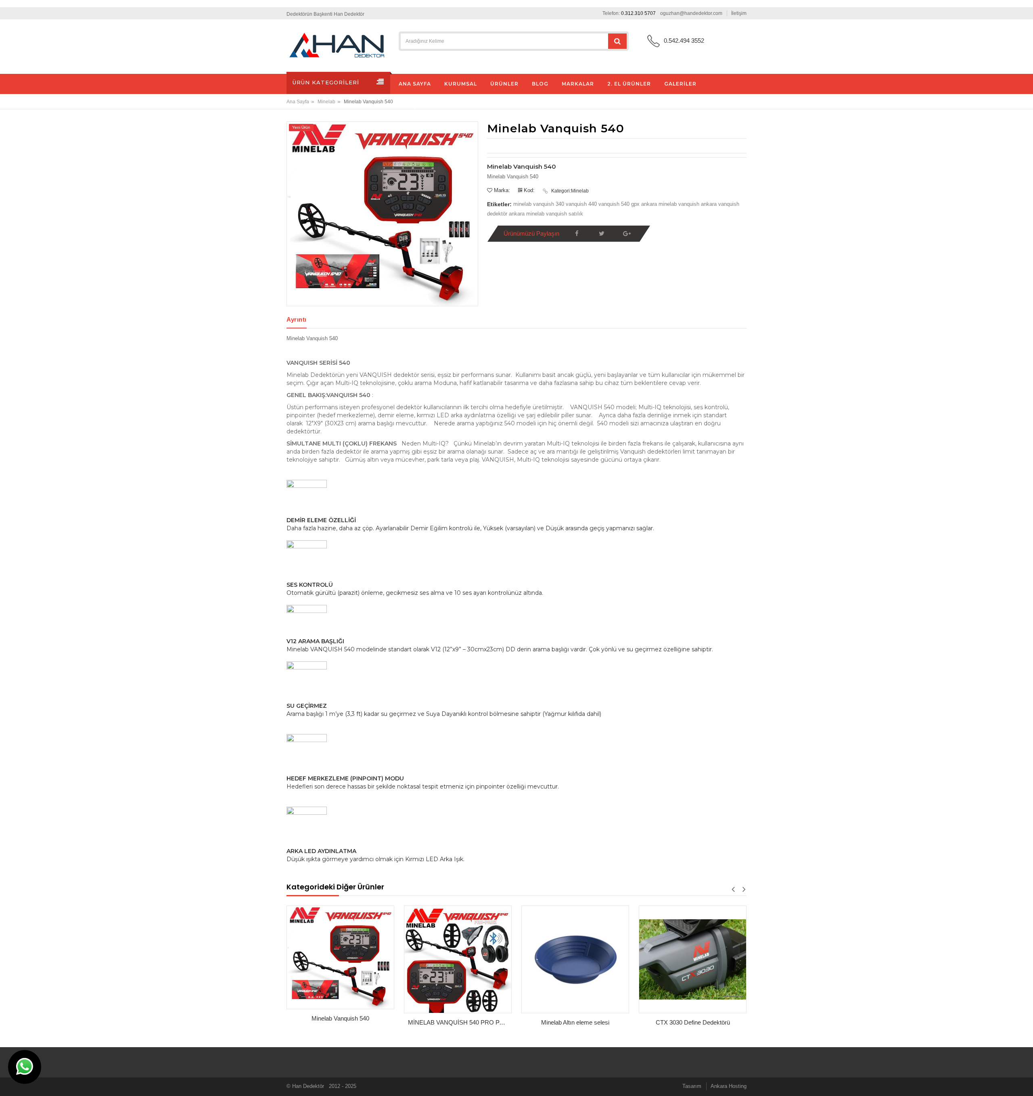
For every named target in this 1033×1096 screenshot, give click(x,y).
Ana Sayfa (297, 102)
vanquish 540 (613, 204)
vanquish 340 (549, 204)
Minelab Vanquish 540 (340, 1018)
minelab (523, 204)
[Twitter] (602, 234)
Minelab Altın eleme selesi (575, 1022)
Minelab (326, 102)
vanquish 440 (582, 204)
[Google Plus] (627, 234)
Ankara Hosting (729, 1086)
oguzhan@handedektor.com (691, 13)
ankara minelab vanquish (671, 204)
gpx (636, 204)
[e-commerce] (336, 45)
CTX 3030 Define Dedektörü (693, 1022)
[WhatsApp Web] (24, 1067)
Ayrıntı (296, 319)
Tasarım (691, 1086)
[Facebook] (577, 234)
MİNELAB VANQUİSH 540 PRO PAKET (460, 1022)
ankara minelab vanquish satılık (546, 214)
